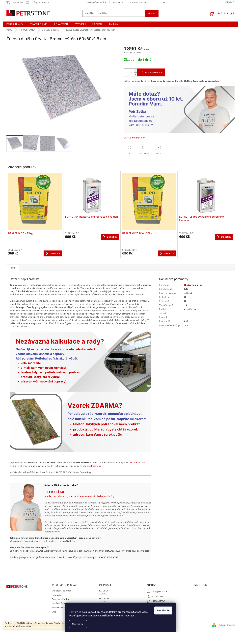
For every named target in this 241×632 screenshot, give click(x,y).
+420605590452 (159, 601)
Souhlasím (163, 610)
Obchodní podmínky (62, 603)
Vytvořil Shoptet (227, 625)
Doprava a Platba (139, 2)
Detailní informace (133, 137)
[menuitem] (14, 24)
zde (132, 615)
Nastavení (78, 624)
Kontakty (118, 2)
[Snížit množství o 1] (135, 74)
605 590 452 (157, 596)
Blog (54, 611)
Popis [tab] (12, 268)
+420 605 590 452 (136, 462)
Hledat (152, 13)
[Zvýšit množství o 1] (135, 70)
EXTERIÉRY (104, 590)
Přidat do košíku (153, 72)
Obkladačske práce (96, 2)
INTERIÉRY (104, 598)
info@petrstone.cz (92, 466)
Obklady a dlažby (193, 285)
